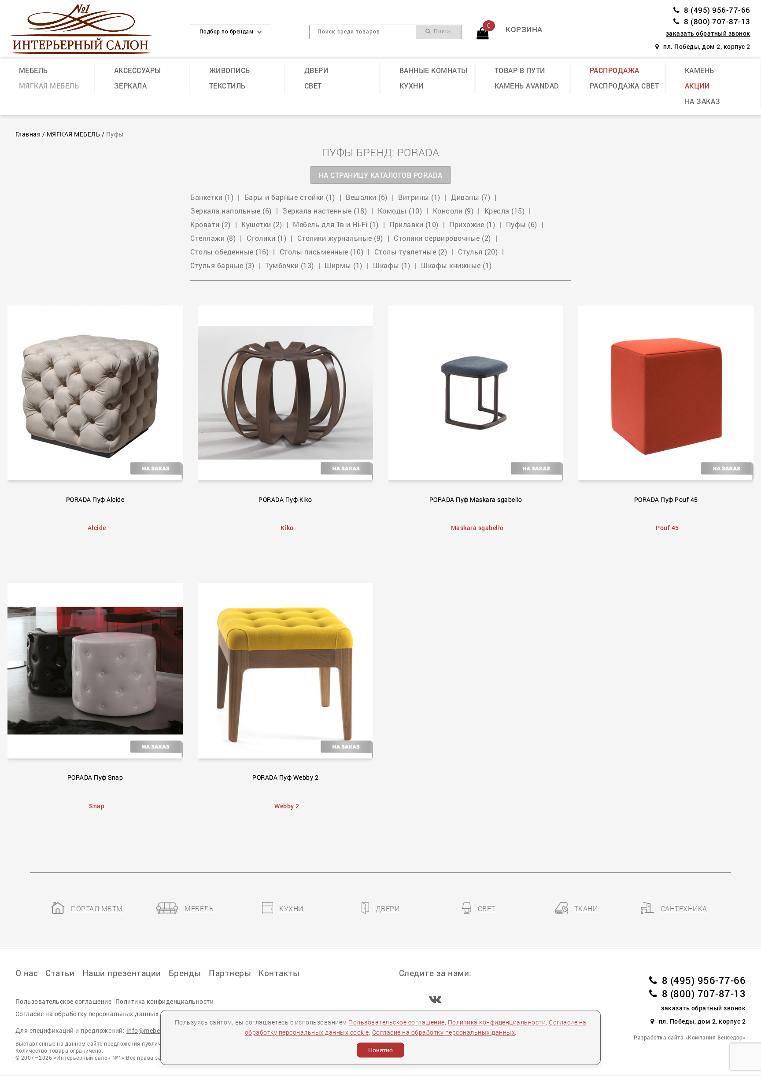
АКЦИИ (697, 85)
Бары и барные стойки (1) (289, 197)
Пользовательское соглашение (396, 1022)
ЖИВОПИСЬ (229, 70)
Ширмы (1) (343, 265)
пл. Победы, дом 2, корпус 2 (706, 47)
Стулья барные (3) (222, 265)
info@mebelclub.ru (154, 1031)
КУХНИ (411, 85)
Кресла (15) (504, 210)
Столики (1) (267, 238)
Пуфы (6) (521, 224)
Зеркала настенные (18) (324, 210)
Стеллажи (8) (213, 238)
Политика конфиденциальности (497, 1022)
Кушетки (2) (261, 224)
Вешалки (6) (367, 197)
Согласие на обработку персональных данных (443, 1032)
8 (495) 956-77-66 (717, 10)
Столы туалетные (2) (410, 251)
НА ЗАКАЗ (702, 101)
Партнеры (230, 972)
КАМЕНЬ (699, 70)
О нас (26, 972)
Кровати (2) (210, 224)
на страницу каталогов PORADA (381, 175)
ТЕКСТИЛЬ (227, 85)
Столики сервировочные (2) (442, 238)
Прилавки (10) (414, 224)
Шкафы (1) (391, 265)
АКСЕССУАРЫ (137, 70)
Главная (28, 134)
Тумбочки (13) (289, 265)
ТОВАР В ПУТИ (520, 70)
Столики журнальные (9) (340, 238)
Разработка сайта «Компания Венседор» (690, 1037)
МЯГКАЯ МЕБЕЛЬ (49, 85)
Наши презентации (121, 972)
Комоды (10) (400, 210)
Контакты (279, 972)
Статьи (59, 972)
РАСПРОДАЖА (614, 70)
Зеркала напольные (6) (231, 210)
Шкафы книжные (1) (456, 265)
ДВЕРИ (316, 70)
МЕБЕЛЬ (33, 70)
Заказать (101, 391)
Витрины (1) (419, 197)
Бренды (185, 972)
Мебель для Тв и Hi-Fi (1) (336, 224)
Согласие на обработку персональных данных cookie (97, 1014)
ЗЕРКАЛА (130, 85)
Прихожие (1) (472, 224)
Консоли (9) (453, 210)
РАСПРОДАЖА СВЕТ (624, 85)
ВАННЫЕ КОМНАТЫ (433, 70)
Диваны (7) (470, 197)
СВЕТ (313, 85)
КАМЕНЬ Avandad (527, 85)
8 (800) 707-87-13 (717, 21)
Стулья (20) (478, 251)
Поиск (441, 31)
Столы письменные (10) (322, 251)
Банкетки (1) (211, 197)
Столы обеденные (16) (229, 251)
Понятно (380, 1050)
